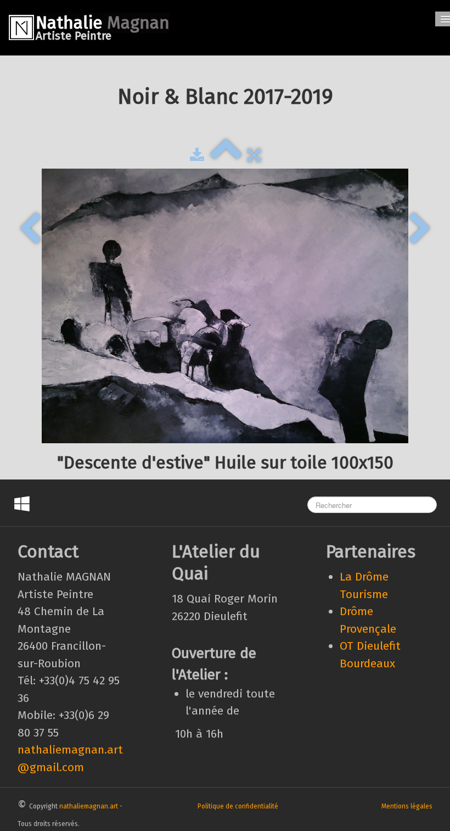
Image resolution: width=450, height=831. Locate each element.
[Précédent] (30, 229)
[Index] (226, 155)
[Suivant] (420, 229)
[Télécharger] (197, 155)
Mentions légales (406, 806)
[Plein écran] (254, 155)
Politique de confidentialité (238, 806)
